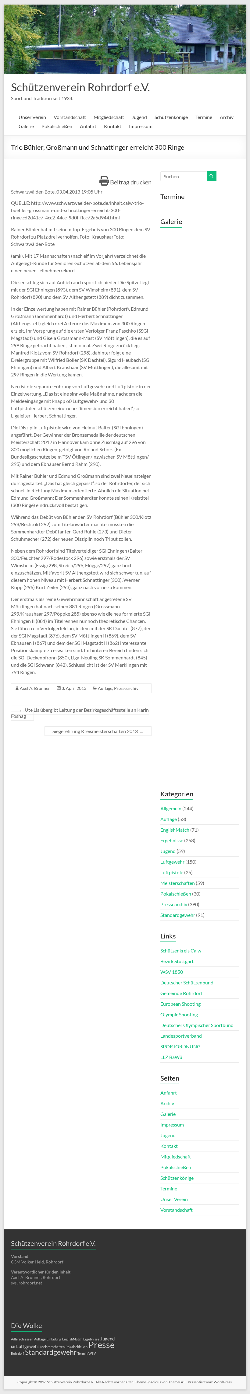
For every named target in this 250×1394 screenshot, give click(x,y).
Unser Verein (32, 117)
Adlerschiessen (22, 1339)
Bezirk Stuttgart (177, 961)
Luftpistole (171, 872)
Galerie (26, 126)
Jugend (139, 117)
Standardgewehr (177, 915)
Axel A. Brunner (35, 688)
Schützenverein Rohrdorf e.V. (80, 87)
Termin (82, 1353)
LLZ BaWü (171, 1057)
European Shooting (180, 1004)
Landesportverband (181, 1036)
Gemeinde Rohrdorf (181, 993)
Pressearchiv (126, 688)
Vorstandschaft (70, 117)
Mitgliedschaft (109, 117)
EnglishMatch (174, 830)
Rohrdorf (17, 1353)
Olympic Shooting (179, 1014)
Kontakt (112, 126)
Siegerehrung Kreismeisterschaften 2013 (98, 731)
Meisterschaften (177, 883)
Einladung (54, 1339)
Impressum (140, 126)
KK (13, 1347)
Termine (203, 117)
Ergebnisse (171, 840)
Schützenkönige (171, 117)
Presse (101, 1344)
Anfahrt (88, 126)
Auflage (105, 688)
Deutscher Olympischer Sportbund (197, 1025)
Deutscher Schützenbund (186, 982)
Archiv (227, 117)
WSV (92, 1353)
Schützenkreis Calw (180, 950)
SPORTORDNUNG (180, 1046)
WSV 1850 (171, 972)
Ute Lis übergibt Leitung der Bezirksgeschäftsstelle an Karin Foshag (80, 713)
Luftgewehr (172, 862)
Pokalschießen (56, 126)
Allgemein (170, 808)
